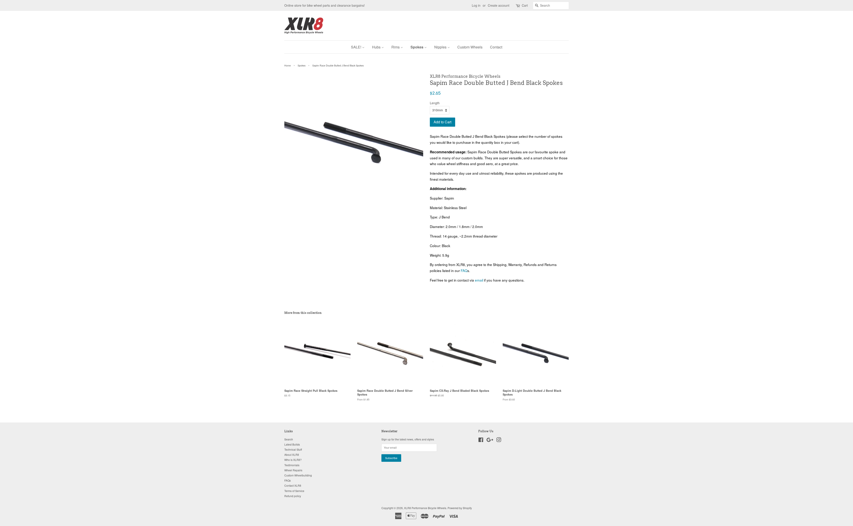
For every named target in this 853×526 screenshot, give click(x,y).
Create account (498, 5)
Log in (476, 5)
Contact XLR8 (292, 485)
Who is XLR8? (293, 460)
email (479, 280)
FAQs (287, 480)
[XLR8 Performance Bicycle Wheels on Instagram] (498, 440)
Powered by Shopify (460, 508)
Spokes (417, 47)
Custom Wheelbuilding (298, 475)
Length (435, 103)
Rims (396, 47)
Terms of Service (294, 491)
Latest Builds (292, 444)
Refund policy (292, 496)
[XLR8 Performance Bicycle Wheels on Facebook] (480, 440)
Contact (496, 47)
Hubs (376, 47)
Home (287, 65)
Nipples (440, 47)
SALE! (356, 47)
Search (288, 439)
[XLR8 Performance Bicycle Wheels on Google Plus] (489, 440)
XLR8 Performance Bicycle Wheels (425, 508)
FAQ (464, 270)
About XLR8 (291, 454)
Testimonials (291, 465)
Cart (525, 5)
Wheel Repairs (293, 470)
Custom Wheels (469, 47)
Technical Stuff (293, 449)
